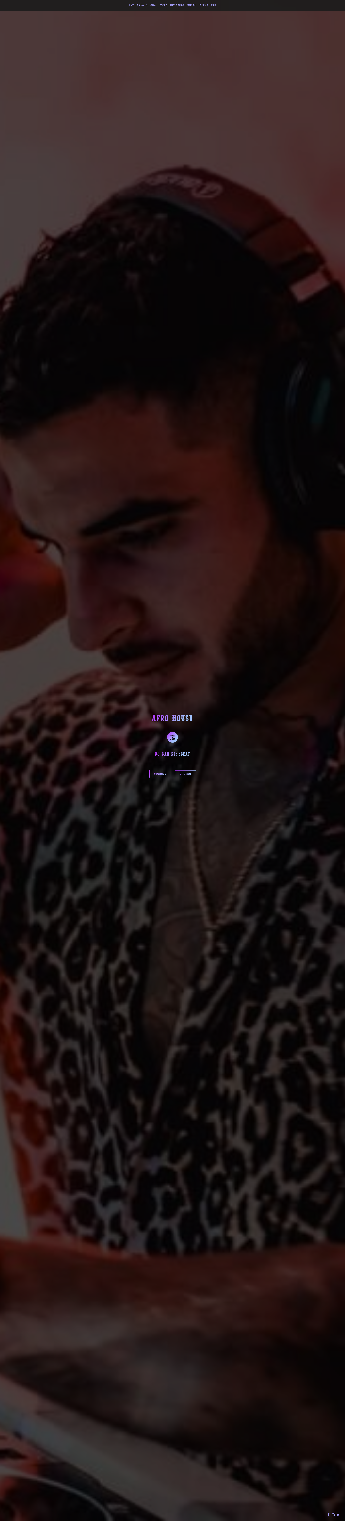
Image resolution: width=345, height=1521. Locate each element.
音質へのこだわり (177, 5)
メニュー (154, 5)
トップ (131, 5)
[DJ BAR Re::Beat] (172, 736)
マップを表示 (185, 774)
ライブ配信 (203, 5)
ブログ (213, 5)
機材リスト (191, 5)
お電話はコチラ (160, 774)
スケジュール (142, 5)
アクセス (163, 5)
